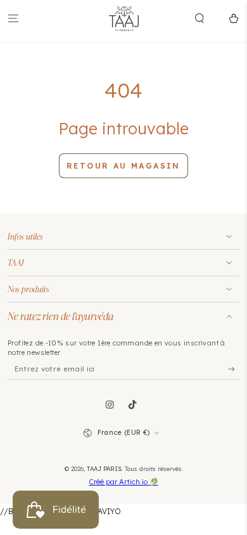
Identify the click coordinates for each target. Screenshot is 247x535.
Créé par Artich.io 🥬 (123, 481)
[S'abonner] (233, 369)
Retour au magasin (123, 166)
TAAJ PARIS (104, 468)
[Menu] (13, 18)
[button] (207, 18)
